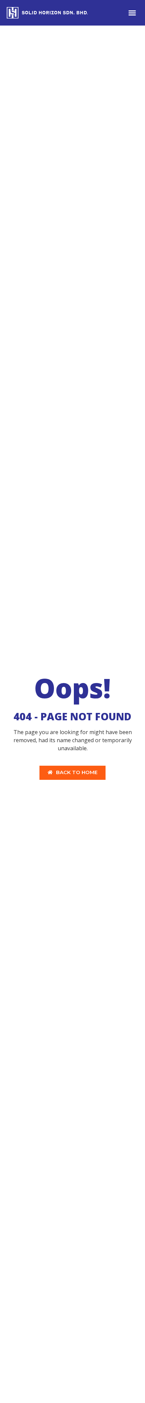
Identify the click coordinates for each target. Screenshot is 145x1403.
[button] (132, 13)
